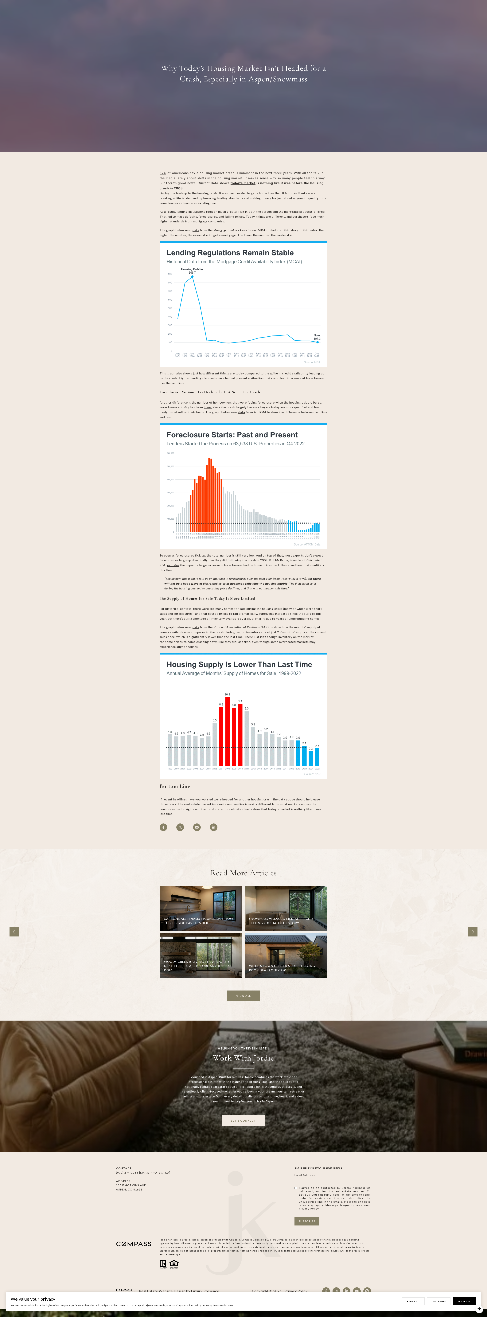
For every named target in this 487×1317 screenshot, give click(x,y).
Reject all (413, 1301)
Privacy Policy (309, 1208)
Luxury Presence (205, 1291)
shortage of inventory (209, 618)
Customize (439, 1301)
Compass (246, 1239)
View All (243, 995)
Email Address (304, 1175)
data (196, 230)
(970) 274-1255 (127, 1172)
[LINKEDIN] (346, 1291)
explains (173, 565)
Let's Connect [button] (243, 1120)
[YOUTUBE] (357, 1291)
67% (163, 173)
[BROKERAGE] (367, 1291)
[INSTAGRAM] (336, 1291)
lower (208, 407)
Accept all (465, 1301)
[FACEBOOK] (326, 1291)
